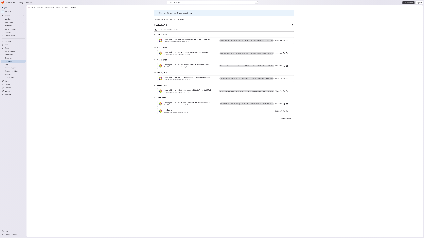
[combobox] (286, 118)
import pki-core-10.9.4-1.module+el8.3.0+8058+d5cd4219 (187, 52)
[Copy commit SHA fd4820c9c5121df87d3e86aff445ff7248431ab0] (284, 111)
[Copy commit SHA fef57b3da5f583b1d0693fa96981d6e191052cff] (284, 78)
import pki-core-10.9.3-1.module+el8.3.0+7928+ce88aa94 (187, 65)
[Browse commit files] (287, 40)
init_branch (168, 110)
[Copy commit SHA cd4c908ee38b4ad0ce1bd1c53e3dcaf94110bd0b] (284, 103)
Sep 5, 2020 (185, 67)
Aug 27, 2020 (185, 79)
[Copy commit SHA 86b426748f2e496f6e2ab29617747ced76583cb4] (284, 91)
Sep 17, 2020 (185, 54)
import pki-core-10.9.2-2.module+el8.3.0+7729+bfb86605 (187, 77)
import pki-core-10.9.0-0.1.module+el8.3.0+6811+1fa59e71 (187, 103)
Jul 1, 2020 (184, 105)
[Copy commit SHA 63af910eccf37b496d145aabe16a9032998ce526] (284, 66)
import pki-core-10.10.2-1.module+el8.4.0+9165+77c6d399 (187, 39)
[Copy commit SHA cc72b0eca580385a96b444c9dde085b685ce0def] (284, 53)
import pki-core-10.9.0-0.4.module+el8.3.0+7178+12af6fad (187, 90)
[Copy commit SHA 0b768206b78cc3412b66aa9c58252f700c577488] (284, 40)
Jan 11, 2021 (185, 42)
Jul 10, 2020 (185, 92)
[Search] (292, 30)
